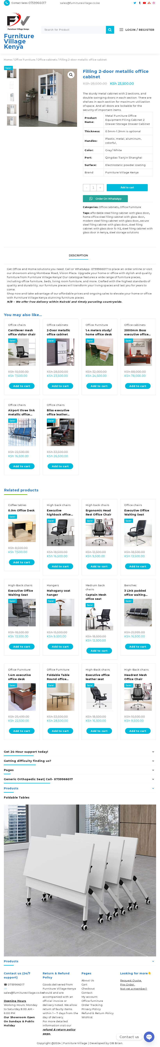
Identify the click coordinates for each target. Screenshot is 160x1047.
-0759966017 (37, 3)
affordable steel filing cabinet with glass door (119, 213)
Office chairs (17, 324)
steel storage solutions (124, 232)
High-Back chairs (20, 585)
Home (8, 59)
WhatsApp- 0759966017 (91, 269)
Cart (84, 984)
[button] (71, 74)
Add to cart (127, 187)
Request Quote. (131, 980)
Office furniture (92, 1000)
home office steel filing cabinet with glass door (113, 216)
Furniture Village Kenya (19, 41)
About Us (88, 980)
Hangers (53, 585)
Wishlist (87, 1017)
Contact (87, 992)
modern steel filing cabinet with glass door (111, 220)
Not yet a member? (133, 988)
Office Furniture (24, 59)
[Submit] (110, 30)
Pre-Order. (127, 984)
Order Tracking (92, 1004)
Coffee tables (17, 505)
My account (90, 996)
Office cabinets (47, 59)
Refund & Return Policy (98, 1013)
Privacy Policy (91, 1009)
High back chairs (58, 505)
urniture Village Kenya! (45, 277)
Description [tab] (78, 255)
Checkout (88, 988)
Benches (130, 585)
